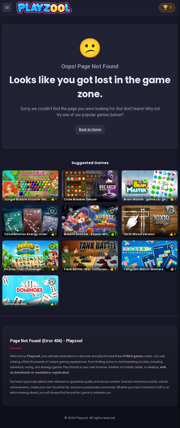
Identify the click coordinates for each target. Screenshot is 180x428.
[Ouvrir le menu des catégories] (7, 7)
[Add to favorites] (52, 176)
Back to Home (90, 130)
